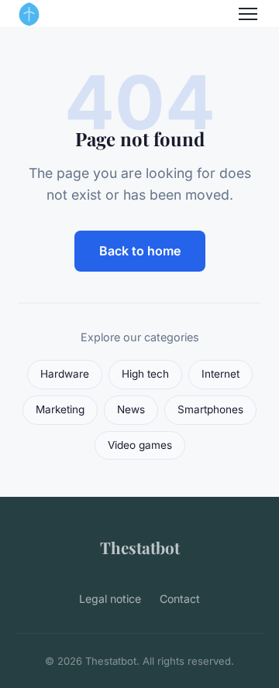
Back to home (140, 250)
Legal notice (110, 598)
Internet (220, 374)
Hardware (64, 374)
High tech (145, 374)
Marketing (60, 409)
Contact (180, 598)
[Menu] (248, 14)
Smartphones (210, 409)
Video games (140, 445)
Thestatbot (140, 547)
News (131, 409)
